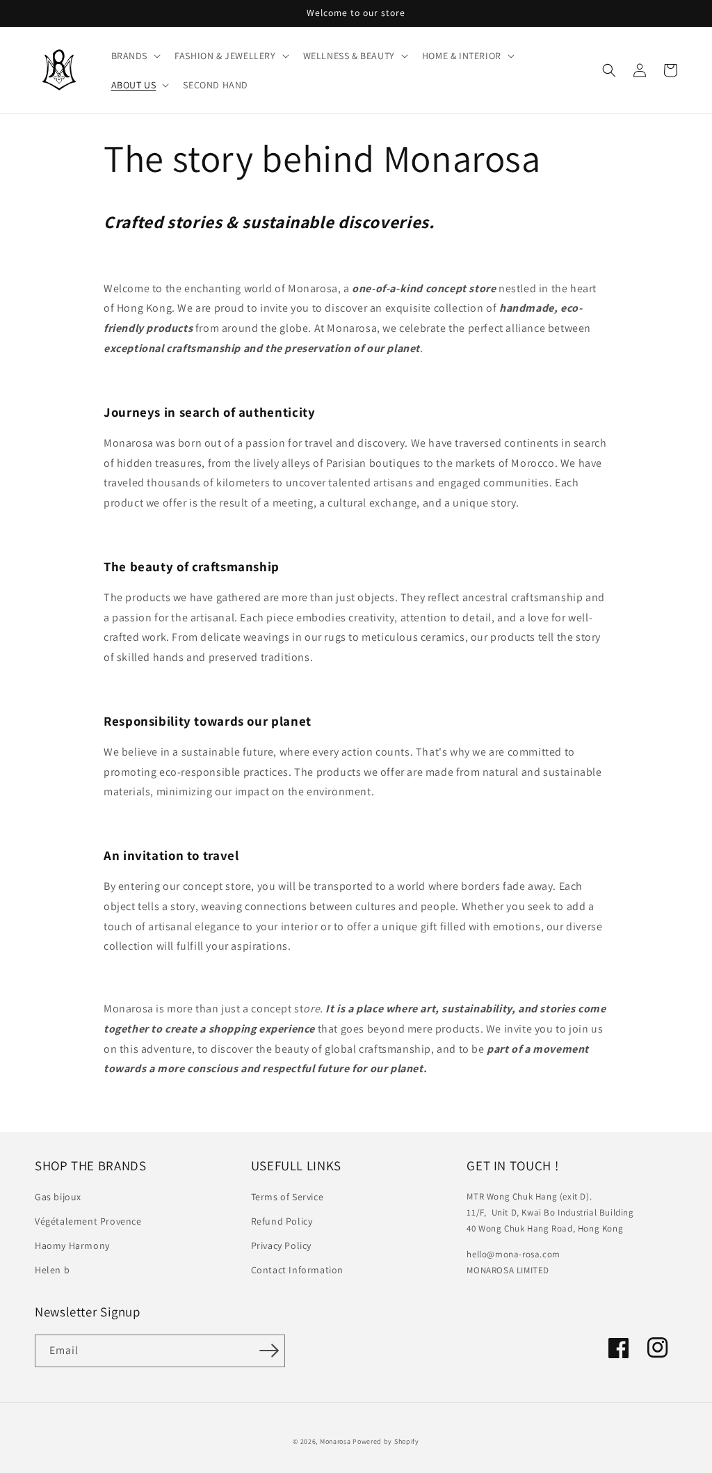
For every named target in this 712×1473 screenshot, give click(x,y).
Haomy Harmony (72, 1245)
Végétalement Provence (88, 1221)
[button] (135, 55)
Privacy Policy (281, 1245)
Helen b (52, 1270)
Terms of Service (287, 1197)
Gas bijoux (58, 1197)
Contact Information (297, 1270)
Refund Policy (282, 1221)
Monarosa (335, 1441)
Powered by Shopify (386, 1441)
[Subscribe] (269, 1351)
